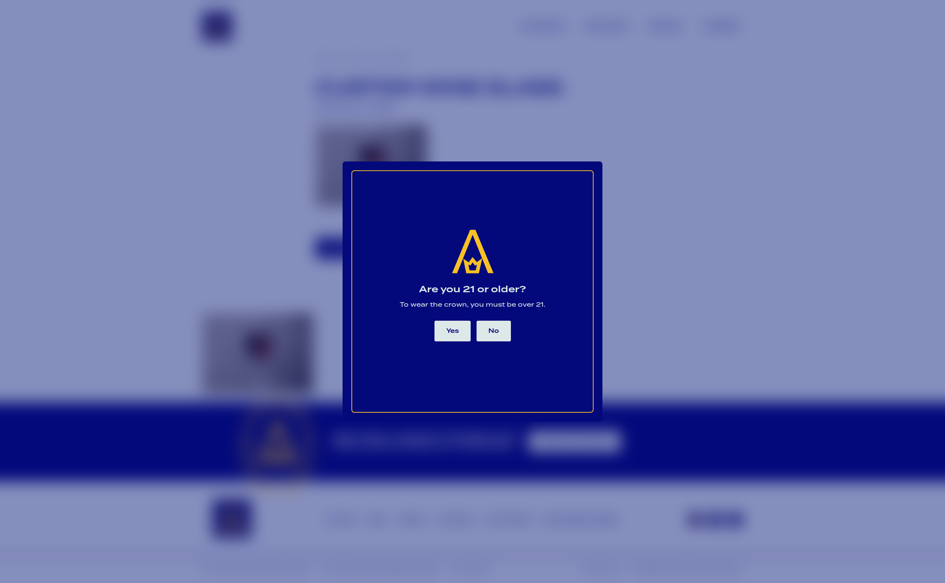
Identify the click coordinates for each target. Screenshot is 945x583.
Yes (452, 331)
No (493, 331)
